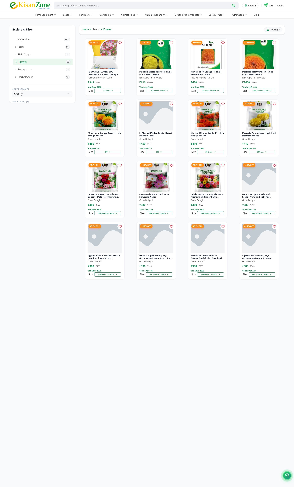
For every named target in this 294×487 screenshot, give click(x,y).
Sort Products (20, 89)
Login (280, 5)
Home (85, 29)
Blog (256, 14)
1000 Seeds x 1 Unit (261, 91)
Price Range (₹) (20, 101)
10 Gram (106, 91)
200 (106, 152)
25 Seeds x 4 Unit (158, 91)
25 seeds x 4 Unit (209, 91)
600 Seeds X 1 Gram (106, 213)
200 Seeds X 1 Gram (157, 274)
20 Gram (209, 152)
